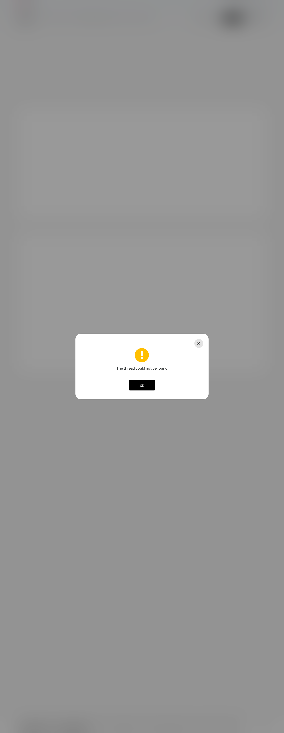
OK (142, 386)
